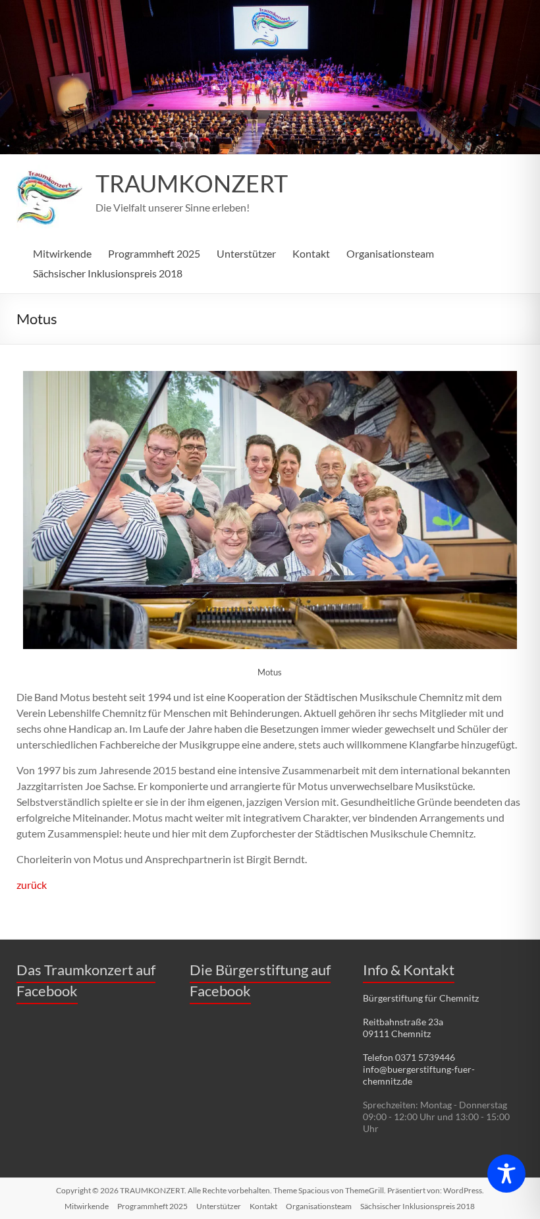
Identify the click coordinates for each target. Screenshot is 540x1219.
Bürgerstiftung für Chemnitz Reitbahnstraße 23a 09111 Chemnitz (421, 1015)
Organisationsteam (390, 253)
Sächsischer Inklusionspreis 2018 (107, 273)
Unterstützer (246, 253)
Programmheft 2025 (154, 253)
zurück (31, 884)
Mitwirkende (62, 253)
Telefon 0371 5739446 (409, 1057)
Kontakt (311, 253)
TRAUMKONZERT (191, 183)
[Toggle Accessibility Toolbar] (506, 1179)
